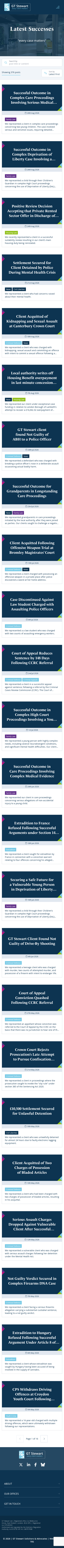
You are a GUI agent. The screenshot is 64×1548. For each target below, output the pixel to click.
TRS (32, 1541)
